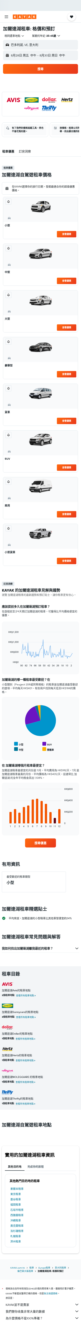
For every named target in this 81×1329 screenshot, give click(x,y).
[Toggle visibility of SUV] (47, 744)
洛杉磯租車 (17, 1231)
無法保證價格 (50, 1293)
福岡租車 (15, 1204)
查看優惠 (66, 234)
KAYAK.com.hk (17, 1267)
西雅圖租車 (17, 1215)
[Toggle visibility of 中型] (18, 749)
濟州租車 (15, 1241)
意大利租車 (60, 1267)
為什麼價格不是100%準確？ (24, 1318)
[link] (40, 842)
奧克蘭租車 (17, 1225)
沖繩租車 (15, 1220)
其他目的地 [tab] (14, 1166)
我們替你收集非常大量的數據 (25, 1311)
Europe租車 (44, 1267)
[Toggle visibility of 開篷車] (48, 749)
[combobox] (14, 36)
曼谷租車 (15, 1199)
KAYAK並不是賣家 (17, 1305)
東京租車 (15, 1194)
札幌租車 (15, 1236)
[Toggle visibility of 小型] (18, 744)
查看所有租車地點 (25, 995)
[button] (6, 17)
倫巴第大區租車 (25, 1271)
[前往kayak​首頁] (24, 16)
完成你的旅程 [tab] (36, 1166)
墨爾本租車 (17, 1188)
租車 (31, 1267)
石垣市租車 (17, 1210)
